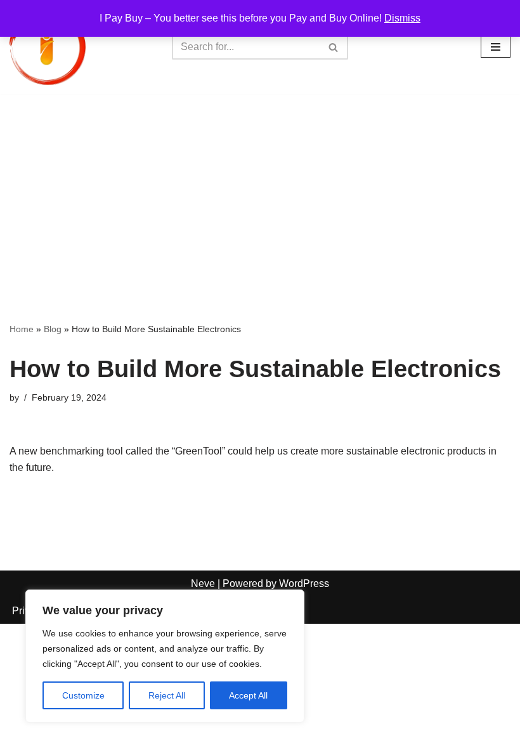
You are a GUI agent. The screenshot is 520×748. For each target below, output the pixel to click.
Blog (53, 329)
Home (22, 329)
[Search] (334, 47)
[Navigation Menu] (495, 47)
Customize (83, 695)
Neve (203, 583)
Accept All (248, 695)
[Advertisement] (260, 189)
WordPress (304, 583)
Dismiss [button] (402, 18)
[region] (164, 656)
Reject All (166, 695)
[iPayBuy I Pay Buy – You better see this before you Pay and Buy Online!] (48, 47)
